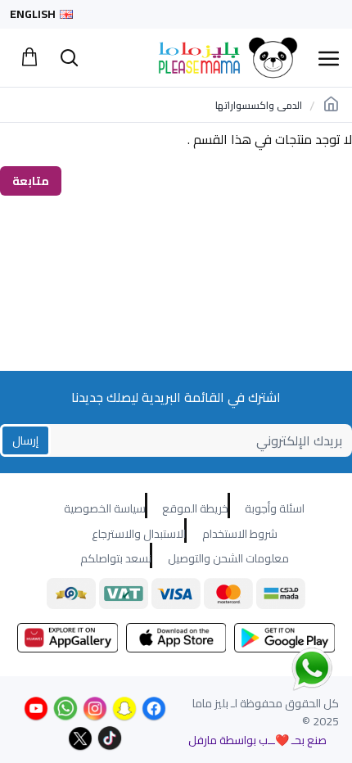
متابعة (30, 181)
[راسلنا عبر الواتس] (283, 668)
